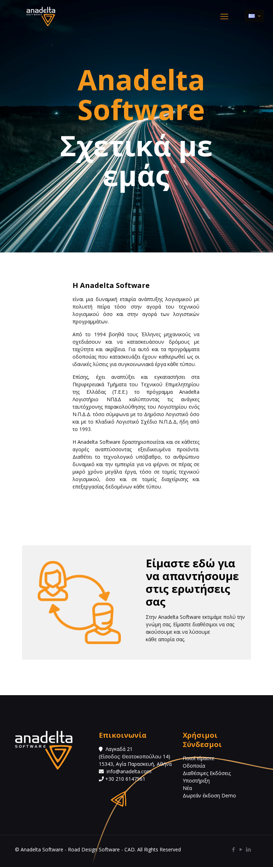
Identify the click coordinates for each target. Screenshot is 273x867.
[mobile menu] (224, 16)
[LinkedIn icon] (248, 849)
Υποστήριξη (196, 780)
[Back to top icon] (238, 852)
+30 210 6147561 (124, 778)
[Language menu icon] (254, 16)
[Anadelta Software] (41, 16)
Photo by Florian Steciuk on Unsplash (262, 251)
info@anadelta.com (129, 771)
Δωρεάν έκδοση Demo (209, 795)
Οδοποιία (194, 765)
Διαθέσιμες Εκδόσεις (207, 773)
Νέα (187, 788)
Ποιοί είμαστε (198, 758)
